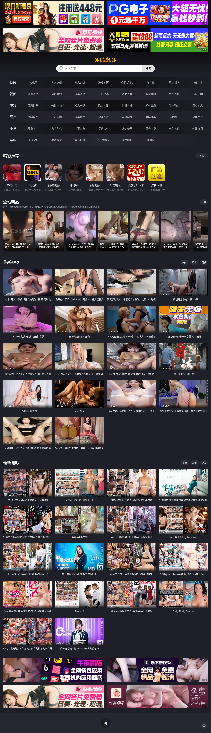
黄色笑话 (174, 128)
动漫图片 (103, 117)
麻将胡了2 (127, 82)
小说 (13, 128)
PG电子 (33, 82)
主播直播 (174, 94)
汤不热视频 (103, 140)
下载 (204, 202)
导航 (13, 140)
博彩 (13, 82)
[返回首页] (204, 726)
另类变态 (197, 105)
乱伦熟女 (174, 105)
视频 (13, 94)
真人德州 (56, 82)
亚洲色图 (56, 117)
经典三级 (150, 105)
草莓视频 (80, 140)
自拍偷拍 (56, 94)
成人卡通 (80, 105)
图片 (13, 117)
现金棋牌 (174, 82)
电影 (13, 105)
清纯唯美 (150, 117)
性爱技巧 (197, 128)
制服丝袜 (127, 105)
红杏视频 (127, 140)
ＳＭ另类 (197, 94)
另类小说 (150, 128)
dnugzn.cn (105, 60)
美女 (184, 262)
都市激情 (33, 128)
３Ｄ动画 (103, 94)
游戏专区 (103, 82)
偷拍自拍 (56, 105)
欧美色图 (80, 117)
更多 (204, 262)
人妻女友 (80, 128)
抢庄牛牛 (197, 82)
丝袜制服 (150, 94)
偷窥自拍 (33, 117)
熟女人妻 (127, 94)
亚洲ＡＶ (33, 94)
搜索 (148, 68)
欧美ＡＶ (80, 94)
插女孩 (33, 140)
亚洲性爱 (33, 105)
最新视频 (11, 262)
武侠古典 (103, 128)
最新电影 (11, 462)
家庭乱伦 (56, 128)
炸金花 (151, 82)
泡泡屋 (151, 140)
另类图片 (197, 117)
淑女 (194, 462)
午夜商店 (56, 140)
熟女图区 (174, 117)
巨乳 (194, 262)
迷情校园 (127, 128)
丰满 (184, 462)
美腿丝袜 (127, 117)
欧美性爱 (103, 105)
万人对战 (80, 82)
